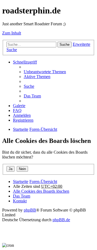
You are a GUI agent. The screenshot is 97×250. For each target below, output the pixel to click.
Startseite (20, 181)
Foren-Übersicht (43, 181)
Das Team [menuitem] (32, 96)
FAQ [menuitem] (17, 110)
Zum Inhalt (11, 33)
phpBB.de (61, 219)
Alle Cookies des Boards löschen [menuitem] (41, 191)
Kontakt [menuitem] (20, 201)
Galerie (19, 105)
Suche (65, 45)
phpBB (30, 210)
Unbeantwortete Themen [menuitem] (45, 71)
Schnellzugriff (25, 62)
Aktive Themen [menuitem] (37, 76)
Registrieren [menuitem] (23, 120)
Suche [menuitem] (29, 86)
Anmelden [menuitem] (22, 115)
